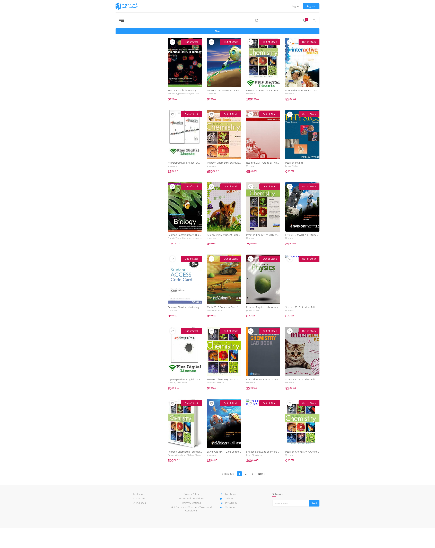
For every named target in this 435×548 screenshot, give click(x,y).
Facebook (230, 494)
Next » (261, 473)
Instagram (231, 502)
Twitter (229, 498)
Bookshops (139, 494)
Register (311, 6)
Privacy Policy (191, 494)
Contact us (139, 498)
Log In (295, 6)
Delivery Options (191, 502)
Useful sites (139, 502)
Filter (217, 31)
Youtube (230, 507)
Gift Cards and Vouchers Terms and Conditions (191, 509)
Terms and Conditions (191, 498)
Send (314, 503)
